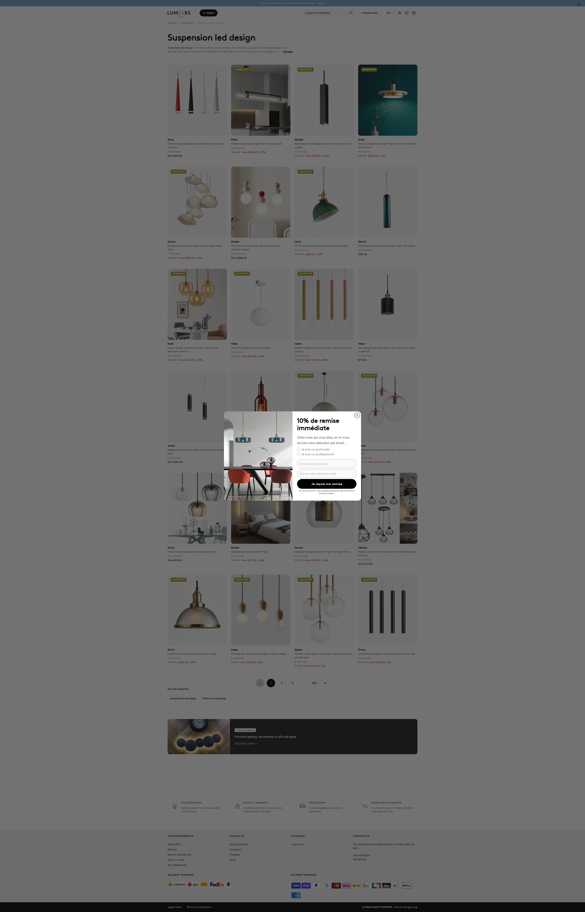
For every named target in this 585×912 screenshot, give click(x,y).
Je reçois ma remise (326, 484)
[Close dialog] (357, 415)
